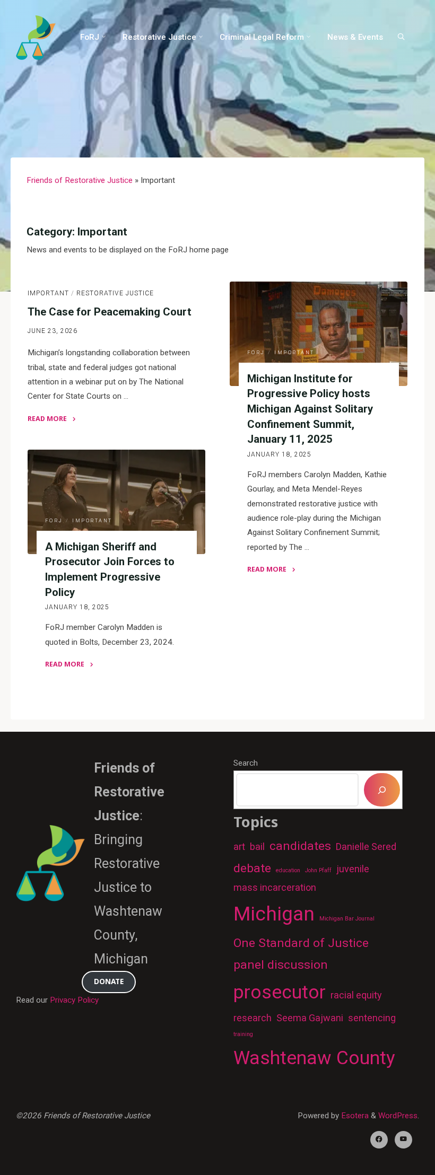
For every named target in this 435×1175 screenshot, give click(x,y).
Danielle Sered (366, 846)
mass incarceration (274, 887)
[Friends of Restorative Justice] (36, 37)
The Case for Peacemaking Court (110, 311)
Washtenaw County (314, 1058)
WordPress (397, 1115)
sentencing (372, 1017)
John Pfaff (318, 870)
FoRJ (256, 352)
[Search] (401, 36)
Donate (109, 981)
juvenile (352, 868)
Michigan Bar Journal (347, 918)
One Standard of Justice (301, 943)
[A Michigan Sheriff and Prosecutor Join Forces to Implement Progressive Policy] (116, 502)
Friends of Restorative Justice (80, 180)
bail (257, 846)
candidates (300, 846)
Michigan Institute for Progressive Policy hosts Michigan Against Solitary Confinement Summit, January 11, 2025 (310, 408)
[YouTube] (403, 1139)
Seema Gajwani (309, 1017)
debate (252, 868)
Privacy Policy (74, 1000)
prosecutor (279, 992)
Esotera (354, 1115)
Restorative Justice (115, 292)
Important (48, 292)
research (252, 1017)
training (243, 1034)
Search (245, 763)
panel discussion (280, 965)
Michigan (274, 913)
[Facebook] (379, 1139)
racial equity (356, 995)
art (239, 846)
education (288, 870)
